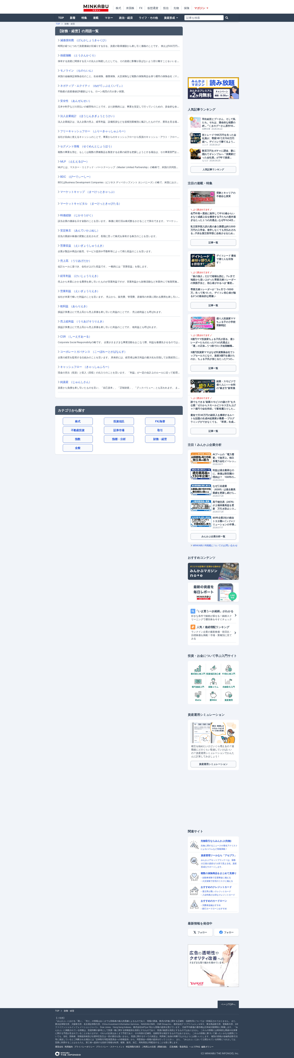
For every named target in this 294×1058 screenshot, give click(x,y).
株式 (118, 8)
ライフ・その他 (148, 17)
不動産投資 (78, 430)
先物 (176, 8)
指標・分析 (119, 439)
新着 (72, 17)
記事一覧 (213, 242)
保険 (186, 8)
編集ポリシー (207, 1046)
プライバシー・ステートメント (110, 1046)
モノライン (77, 70)
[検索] (226, 17)
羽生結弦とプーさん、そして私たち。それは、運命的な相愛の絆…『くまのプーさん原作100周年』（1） (218, 122)
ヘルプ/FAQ (194, 1046)
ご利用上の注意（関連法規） (155, 1046)
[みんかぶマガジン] (96, 8)
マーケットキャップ (88, 191)
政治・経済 (126, 17)
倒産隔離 (78, 55)
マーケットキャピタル (90, 203)
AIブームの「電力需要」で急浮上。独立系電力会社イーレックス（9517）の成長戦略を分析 (224, 458)
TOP (61, 17)
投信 (166, 8)
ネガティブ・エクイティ (92, 85)
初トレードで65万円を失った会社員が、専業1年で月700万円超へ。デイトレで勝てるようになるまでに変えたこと (219, 138)
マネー (109, 17)
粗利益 (74, 306)
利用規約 (69, 1046)
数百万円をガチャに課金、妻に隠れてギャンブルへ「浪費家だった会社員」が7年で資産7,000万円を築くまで (218, 154)
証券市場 (118, 430)
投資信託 (118, 421)
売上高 (76, 260)
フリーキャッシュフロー (93, 131)
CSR (76, 336)
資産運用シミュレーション (213, 764)
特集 (84, 17)
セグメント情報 (86, 146)
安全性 (76, 101)
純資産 (76, 382)
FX (140, 8)
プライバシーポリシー (84, 1046)
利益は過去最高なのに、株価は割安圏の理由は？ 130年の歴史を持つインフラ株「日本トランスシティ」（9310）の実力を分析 (224, 474)
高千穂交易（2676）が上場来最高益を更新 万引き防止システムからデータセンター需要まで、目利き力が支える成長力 (224, 505)
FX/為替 (160, 421)
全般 (77, 448)
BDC (76, 176)
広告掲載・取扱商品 (178, 1046)
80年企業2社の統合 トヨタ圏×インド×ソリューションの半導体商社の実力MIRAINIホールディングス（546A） (224, 521)
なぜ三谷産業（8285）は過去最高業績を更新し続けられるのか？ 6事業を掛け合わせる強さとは (224, 489)
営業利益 (80, 291)
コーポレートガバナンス (93, 351)
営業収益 (82, 245)
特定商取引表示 (133, 1046)
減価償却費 (84, 40)
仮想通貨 (152, 8)
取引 (160, 430)
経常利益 (80, 276)
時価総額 (77, 215)
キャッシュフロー (85, 367)
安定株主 (80, 230)
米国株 (130, 8)
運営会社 (59, 1046)
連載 (96, 17)
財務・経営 (160, 439)
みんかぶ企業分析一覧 (213, 536)
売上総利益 (82, 321)
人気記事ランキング (213, 169)
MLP (74, 161)
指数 (77, 439)
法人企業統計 (88, 116)
